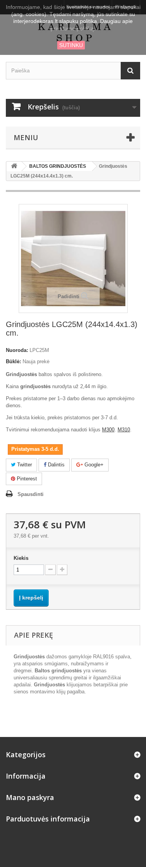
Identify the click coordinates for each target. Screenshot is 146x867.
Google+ (93, 465)
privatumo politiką (72, 28)
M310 (124, 430)
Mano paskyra (30, 797)
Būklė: (13, 361)
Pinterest (26, 479)
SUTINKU (71, 45)
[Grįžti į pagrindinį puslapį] (14, 166)
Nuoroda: (17, 350)
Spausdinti (31, 494)
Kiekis (21, 558)
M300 (108, 430)
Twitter (24, 465)
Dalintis (55, 465)
